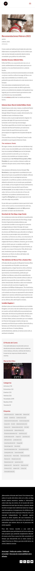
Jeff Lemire (8, 439)
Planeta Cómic (8, 462)
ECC (26, 427)
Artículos (4, 44)
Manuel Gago (8, 446)
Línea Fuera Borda (9, 443)
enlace (8, 97)
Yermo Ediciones (9, 471)
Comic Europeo (24, 420)
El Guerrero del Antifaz (10, 433)
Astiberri (18, 414)
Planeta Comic (16, 459)
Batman (26, 414)
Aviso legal (5, 551)
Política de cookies (16, 551)
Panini (16, 455)
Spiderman (8, 465)
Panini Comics (25, 455)
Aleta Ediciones (9, 414)
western (16, 468)
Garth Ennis (23, 433)
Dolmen (7, 427)
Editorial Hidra (19, 430)
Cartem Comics (21, 417)
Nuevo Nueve (19, 452)
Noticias (6, 395)
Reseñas (6, 402)
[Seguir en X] (24, 561)
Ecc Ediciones (8, 430)
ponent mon (19, 462)
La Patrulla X (17, 439)
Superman (24, 465)
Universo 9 (8, 468)
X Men (23, 468)
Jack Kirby (26, 436)
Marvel (17, 446)
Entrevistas (7, 389)
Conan (7, 424)
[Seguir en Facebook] (21, 561)
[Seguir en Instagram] (28, 561)
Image (18, 436)
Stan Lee (16, 465)
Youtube (6, 405)
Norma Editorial (23, 449)
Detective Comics (22, 424)
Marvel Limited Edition (10, 449)
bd (6, 417)
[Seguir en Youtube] (31, 561)
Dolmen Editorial (17, 427)
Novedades (7, 399)
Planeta (7, 459)
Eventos (6, 392)
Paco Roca (7, 455)
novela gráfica (8, 452)
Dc (13, 424)
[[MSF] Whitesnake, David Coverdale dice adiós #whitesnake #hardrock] (18, 371)
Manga (19, 443)
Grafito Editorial (9, 436)
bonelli (12, 417)
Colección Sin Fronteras (11, 420)
